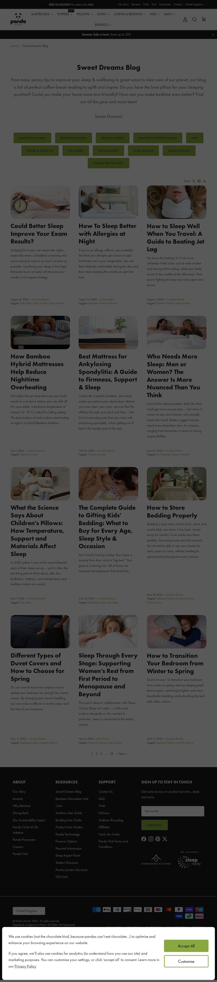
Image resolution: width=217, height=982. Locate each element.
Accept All (186, 946)
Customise (186, 961)
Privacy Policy (25, 966)
